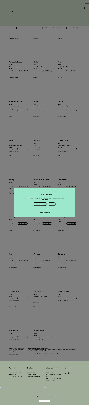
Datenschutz (42, 212)
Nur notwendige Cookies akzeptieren (44, 207)
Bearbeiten (51, 204)
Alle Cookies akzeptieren (39, 204)
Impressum (47, 212)
